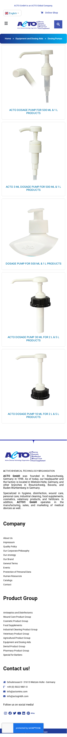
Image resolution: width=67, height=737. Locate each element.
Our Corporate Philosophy (16, 550)
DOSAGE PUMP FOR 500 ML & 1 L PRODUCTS (33, 263)
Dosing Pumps (55, 38)
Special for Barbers (12, 655)
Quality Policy (10, 546)
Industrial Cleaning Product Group (20, 629)
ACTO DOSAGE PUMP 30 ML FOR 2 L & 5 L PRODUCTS (33, 338)
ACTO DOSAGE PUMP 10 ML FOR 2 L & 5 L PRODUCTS (33, 415)
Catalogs (7, 580)
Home (8, 38)
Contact (7, 584)
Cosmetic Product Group (15, 621)
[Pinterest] (28, 713)
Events (6, 567)
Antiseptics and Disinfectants (18, 612)
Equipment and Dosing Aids (29, 38)
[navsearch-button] (58, 24)
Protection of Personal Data (17, 572)
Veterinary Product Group (16, 633)
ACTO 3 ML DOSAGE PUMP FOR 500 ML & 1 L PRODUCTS (33, 188)
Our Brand (8, 559)
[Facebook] (10, 713)
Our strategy (9, 555)
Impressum (9, 542)
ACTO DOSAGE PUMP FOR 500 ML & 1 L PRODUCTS (33, 111)
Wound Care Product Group (17, 617)
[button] (8, 23)
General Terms (10, 563)
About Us (7, 538)
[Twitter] (14, 713)
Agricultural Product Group (16, 638)
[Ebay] (32, 713)
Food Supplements (12, 625)
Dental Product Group (14, 646)
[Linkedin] (23, 713)
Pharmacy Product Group (16, 650)
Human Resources (12, 576)
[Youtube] (19, 713)
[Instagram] (5, 713)
